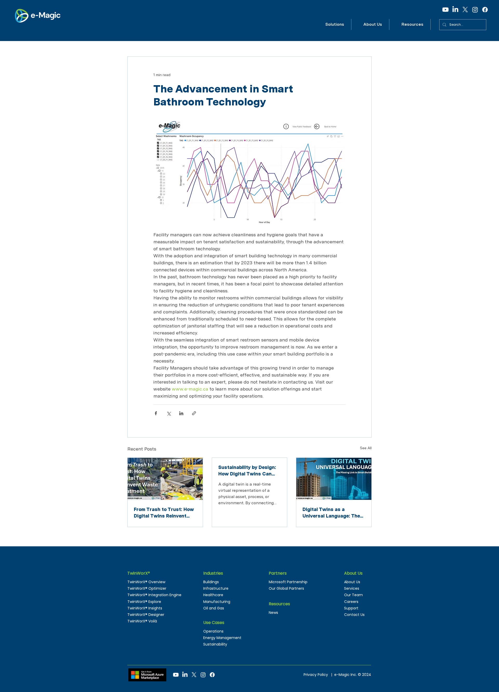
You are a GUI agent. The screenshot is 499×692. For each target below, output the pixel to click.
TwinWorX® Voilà (142, 621)
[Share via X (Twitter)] (168, 413)
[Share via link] (194, 413)
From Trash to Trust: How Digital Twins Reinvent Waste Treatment (164, 513)
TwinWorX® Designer (145, 614)
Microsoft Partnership (288, 581)
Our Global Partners (286, 588)
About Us (352, 581)
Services (351, 588)
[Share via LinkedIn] (181, 413)
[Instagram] (475, 9)
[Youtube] (445, 9)
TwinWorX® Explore (144, 601)
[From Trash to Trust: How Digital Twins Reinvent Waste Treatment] (165, 479)
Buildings (211, 581)
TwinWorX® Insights (144, 608)
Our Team (353, 594)
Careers (351, 601)
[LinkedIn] (455, 9)
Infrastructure (215, 588)
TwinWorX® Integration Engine (154, 594)
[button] (334, 24)
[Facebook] (485, 9)
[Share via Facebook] (155, 413)
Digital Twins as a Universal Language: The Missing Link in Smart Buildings (331, 513)
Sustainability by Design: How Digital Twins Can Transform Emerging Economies (247, 471)
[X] (465, 9)
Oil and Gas (213, 608)
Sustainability (215, 644)
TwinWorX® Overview (146, 581)
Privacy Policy (317, 674)
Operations (213, 631)
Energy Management (222, 637)
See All (366, 448)
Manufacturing (216, 601)
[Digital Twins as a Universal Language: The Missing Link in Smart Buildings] (333, 479)
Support (351, 608)
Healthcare (213, 594)
